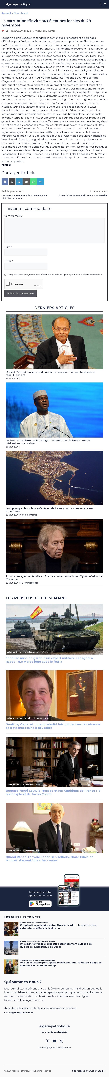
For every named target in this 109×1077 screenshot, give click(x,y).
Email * (8, 261)
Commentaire (13, 215)
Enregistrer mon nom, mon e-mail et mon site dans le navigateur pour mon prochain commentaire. (55, 274)
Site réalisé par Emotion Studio (88, 1071)
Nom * (8, 246)
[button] (100, 4)
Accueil (6, 13)
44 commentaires (29, 583)
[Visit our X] (61, 1041)
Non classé (21, 13)
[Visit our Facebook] (47, 1041)
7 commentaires (28, 515)
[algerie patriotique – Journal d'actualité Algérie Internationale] (17, 4)
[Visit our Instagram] (54, 1041)
